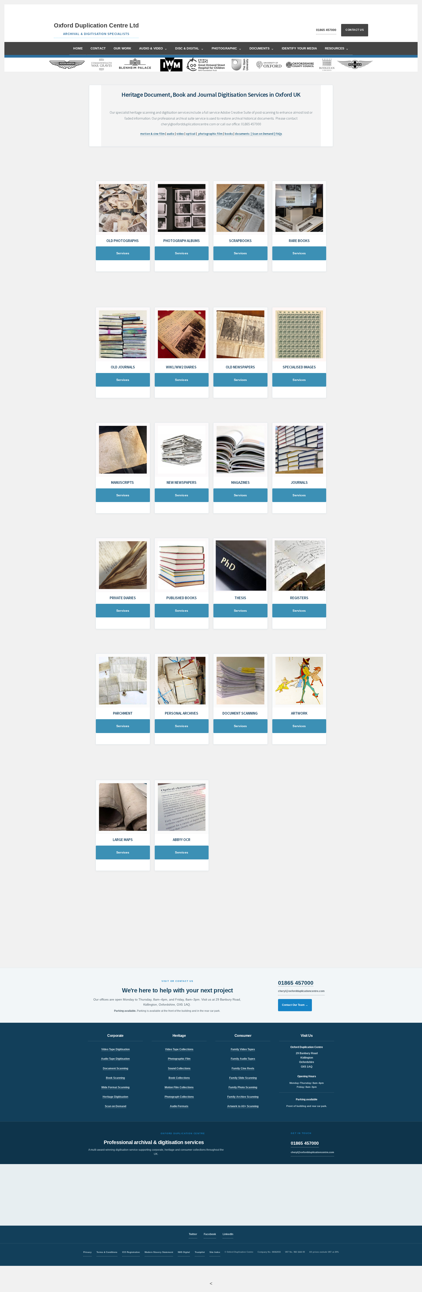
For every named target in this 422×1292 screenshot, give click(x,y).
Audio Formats (179, 1106)
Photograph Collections (179, 1096)
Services (122, 253)
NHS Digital (184, 1252)
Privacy (87, 1252)
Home (78, 48)
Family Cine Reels (243, 1068)
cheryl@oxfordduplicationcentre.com (301, 991)
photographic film (210, 134)
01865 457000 (326, 30)
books (229, 134)
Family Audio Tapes (243, 1058)
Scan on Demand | (264, 134)
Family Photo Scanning (243, 1087)
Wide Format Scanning (115, 1087)
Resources (337, 48)
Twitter (193, 1234)
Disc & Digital (189, 48)
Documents (261, 48)
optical (190, 134)
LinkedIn (228, 1234)
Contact (98, 48)
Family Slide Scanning (243, 1077)
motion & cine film (152, 134)
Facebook (210, 1234)
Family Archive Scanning (242, 1096)
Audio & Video (153, 48)
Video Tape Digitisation (115, 1049)
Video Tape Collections (179, 1049)
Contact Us (355, 29)
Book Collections (179, 1077)
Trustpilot (200, 1252)
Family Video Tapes (243, 1049)
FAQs (279, 134)
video (180, 134)
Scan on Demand (115, 1106)
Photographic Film (179, 1058)
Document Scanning (115, 1068)
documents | (243, 134)
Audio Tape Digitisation (115, 1058)
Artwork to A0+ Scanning (242, 1106)
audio (171, 134)
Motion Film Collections (179, 1087)
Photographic (227, 48)
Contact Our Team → (295, 1004)
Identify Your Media (299, 48)
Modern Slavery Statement (159, 1252)
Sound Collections (179, 1068)
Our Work (122, 48)
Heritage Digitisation (115, 1096)
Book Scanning (115, 1077)
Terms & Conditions (106, 1252)
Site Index (214, 1252)
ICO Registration (131, 1252)
